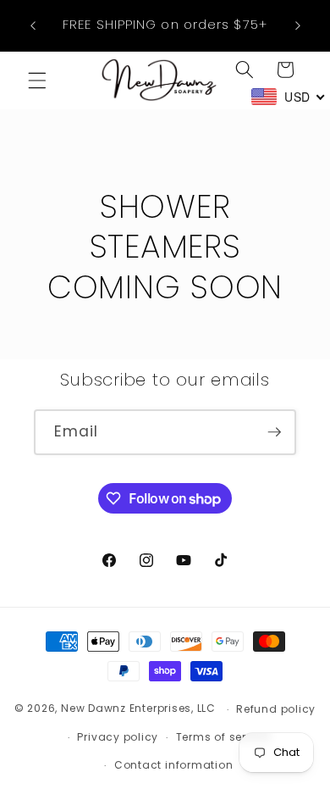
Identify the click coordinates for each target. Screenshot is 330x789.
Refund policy (276, 709)
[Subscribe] (274, 432)
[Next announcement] (297, 25)
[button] (37, 80)
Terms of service (223, 737)
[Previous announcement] (33, 25)
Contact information (174, 765)
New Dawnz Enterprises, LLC (138, 709)
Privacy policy (117, 737)
